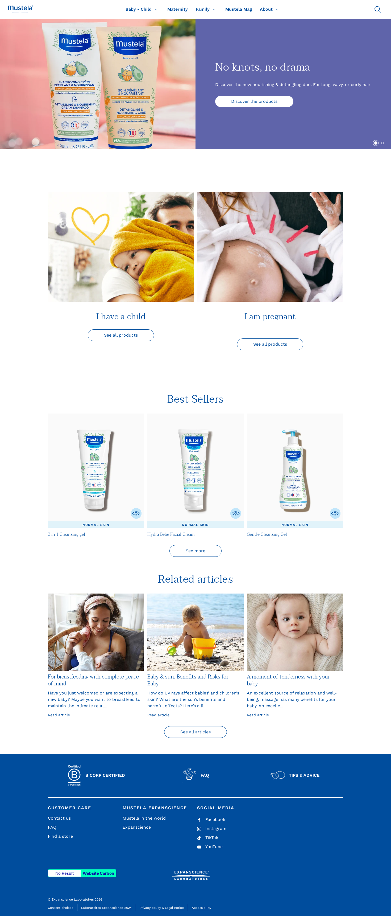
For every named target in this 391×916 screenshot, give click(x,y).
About (266, 9)
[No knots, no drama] (98, 84)
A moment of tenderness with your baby (288, 680)
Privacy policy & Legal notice (162, 908)
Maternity (177, 9)
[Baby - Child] (156, 9)
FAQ (52, 827)
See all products (121, 335)
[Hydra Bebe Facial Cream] (195, 471)
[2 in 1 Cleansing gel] (96, 471)
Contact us (59, 818)
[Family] (214, 9)
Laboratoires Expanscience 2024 (106, 908)
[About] (277, 9)
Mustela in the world (144, 818)
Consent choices (60, 908)
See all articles (195, 731)
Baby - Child (139, 9)
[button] (377, 9)
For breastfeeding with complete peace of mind (93, 680)
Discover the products (254, 101)
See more (195, 550)
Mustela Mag (238, 9)
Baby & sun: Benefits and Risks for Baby (187, 680)
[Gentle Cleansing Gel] (295, 471)
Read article (59, 715)
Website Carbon (98, 873)
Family (203, 9)
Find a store (60, 836)
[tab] (375, 143)
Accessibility (201, 908)
